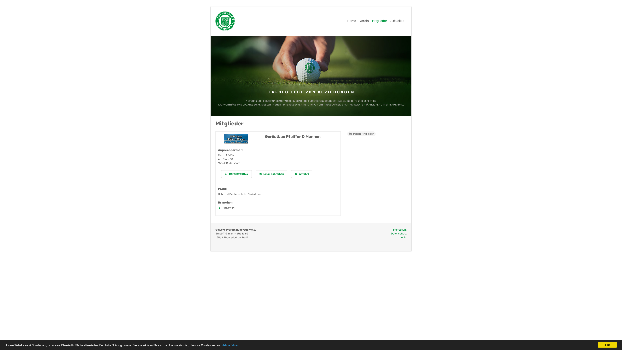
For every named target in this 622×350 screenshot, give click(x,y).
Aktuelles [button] (397, 21)
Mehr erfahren (229, 345)
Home (351, 21)
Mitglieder (379, 21)
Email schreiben (273, 173)
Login (403, 237)
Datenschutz (399, 233)
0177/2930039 (238, 173)
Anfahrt (304, 173)
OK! (607, 345)
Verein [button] (364, 21)
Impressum (400, 229)
